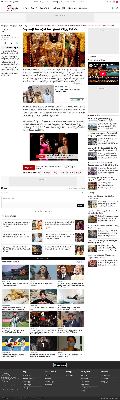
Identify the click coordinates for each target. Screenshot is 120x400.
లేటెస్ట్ (92, 193)
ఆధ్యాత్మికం (4, 26)
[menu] (3, 8)
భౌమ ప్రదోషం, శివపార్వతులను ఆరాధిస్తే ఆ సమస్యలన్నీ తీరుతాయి (102, 242)
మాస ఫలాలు (85, 382)
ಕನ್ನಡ (73, 2)
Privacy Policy (45, 398)
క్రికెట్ (63, 8)
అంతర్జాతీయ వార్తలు (28, 379)
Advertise (20, 398)
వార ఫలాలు (84, 379)
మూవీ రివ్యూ (48, 385)
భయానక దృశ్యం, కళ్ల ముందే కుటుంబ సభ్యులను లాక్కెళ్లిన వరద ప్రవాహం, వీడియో (103, 179)
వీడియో (93, 57)
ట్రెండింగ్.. (79, 173)
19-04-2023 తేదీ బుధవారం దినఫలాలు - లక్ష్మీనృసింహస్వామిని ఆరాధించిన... (56, 168)
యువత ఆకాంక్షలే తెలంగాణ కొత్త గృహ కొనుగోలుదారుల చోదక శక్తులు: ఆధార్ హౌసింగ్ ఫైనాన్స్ (101, 120)
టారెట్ (83, 391)
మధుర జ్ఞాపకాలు (105, 375)
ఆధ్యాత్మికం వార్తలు (16, 26)
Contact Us (36, 398)
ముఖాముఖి (48, 379)
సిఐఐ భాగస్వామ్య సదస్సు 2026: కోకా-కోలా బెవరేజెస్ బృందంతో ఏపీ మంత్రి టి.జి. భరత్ (103, 149)
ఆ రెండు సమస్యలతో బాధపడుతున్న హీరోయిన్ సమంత (9, 63)
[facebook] (107, 2)
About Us (13, 398)
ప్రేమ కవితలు (104, 379)
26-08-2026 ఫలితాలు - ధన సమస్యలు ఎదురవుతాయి (101, 197)
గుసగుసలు (48, 375)
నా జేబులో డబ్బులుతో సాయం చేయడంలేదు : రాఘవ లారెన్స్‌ (11, 69)
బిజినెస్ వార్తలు (27, 385)
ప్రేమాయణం (83, 8)
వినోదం (62, 173)
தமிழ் (49, 2)
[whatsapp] (17, 43)
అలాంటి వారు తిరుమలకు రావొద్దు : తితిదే (9, 74)
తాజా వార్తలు (95, 115)
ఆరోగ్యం (56, 8)
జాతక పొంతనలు (86, 388)
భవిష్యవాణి (71, 8)
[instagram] (113, 2)
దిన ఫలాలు (84, 375)
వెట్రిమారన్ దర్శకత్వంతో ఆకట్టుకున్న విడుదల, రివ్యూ (10, 58)
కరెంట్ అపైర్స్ (26, 382)
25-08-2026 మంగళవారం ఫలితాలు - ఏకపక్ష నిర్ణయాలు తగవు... (103, 227)
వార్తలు (25, 8)
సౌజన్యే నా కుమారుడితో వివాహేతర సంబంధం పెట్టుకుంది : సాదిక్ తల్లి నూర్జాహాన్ (103, 164)
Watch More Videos (96, 60)
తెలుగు (60, 2)
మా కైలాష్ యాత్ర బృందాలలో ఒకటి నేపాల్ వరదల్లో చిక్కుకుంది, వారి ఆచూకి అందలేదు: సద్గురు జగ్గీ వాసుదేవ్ (103, 134)
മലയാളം (66, 2)
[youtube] (117, 2)
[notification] (117, 8)
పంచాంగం (34, 8)
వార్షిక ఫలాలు (85, 385)
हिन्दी (36, 2)
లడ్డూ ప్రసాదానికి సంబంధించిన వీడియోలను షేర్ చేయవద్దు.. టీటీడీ (103, 212)
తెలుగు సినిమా (45, 8)
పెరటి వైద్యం (69, 375)
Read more (41, 156)
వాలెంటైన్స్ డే (104, 382)
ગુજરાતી (81, 2)
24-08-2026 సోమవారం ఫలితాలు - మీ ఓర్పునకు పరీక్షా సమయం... (101, 256)
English (42, 2)
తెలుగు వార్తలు (45, 173)
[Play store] (113, 8)
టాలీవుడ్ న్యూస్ (49, 382)
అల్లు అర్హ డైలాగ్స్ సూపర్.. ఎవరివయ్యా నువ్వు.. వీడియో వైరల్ (11, 52)
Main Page (5, 398)
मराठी (55, 2)
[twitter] (110, 2)
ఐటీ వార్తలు (26, 388)
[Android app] (60, 365)
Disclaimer (28, 398)
